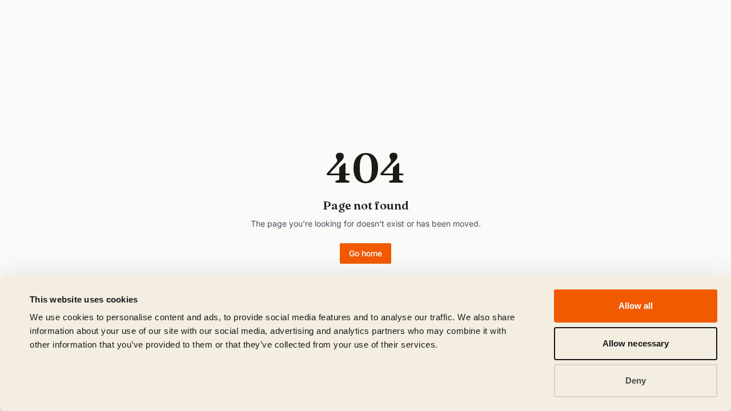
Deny (635, 380)
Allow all (635, 306)
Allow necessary (636, 343)
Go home (365, 253)
